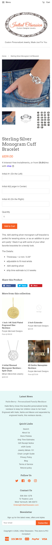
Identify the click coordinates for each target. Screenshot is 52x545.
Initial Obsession (26, 530)
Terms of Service (26, 464)
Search (26, 429)
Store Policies (26, 436)
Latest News (26, 396)
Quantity (6, 211)
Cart (48, 2)
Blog (26, 460)
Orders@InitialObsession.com (26, 504)
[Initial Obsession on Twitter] (16, 481)
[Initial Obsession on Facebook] (23, 481)
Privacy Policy (26, 457)
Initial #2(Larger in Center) (14, 186)
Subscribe (43, 522)
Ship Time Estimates (26, 439)
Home (4, 56)
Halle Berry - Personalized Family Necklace (26, 402)
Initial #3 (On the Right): (13, 199)
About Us (26, 432)
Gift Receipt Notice (26, 443)
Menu (8, 2)
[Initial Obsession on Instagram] (35, 481)
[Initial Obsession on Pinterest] (29, 481)
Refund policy (26, 467)
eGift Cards (26, 446)
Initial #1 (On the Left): (12, 173)
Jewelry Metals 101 (26, 450)
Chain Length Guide (26, 453)
